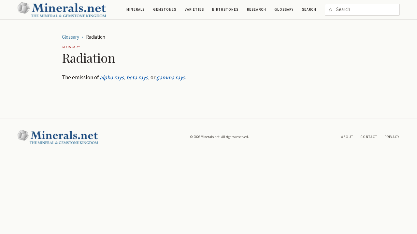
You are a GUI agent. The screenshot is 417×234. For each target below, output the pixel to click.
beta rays (137, 78)
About (347, 137)
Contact (369, 137)
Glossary (284, 9)
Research (256, 9)
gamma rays (170, 78)
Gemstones (165, 9)
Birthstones (225, 9)
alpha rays (112, 78)
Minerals (135, 9)
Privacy (392, 137)
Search (309, 9)
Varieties (194, 9)
